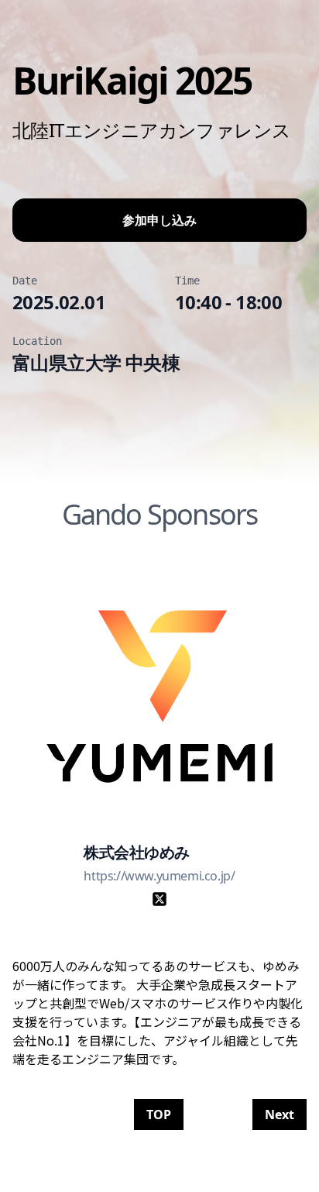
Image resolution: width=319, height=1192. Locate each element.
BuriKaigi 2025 (131, 80)
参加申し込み (159, 220)
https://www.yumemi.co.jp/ (159, 875)
